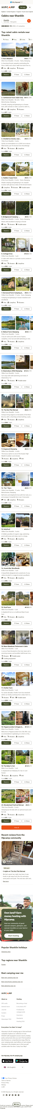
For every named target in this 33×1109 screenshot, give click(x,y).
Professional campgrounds (21, 1011)
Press (3, 1016)
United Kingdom (11, 11)
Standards (20, 1018)
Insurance (20, 1015)
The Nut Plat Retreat (18, 871)
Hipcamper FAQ (6, 1019)
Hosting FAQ (20, 1021)
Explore (3, 11)
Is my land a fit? (21, 1006)
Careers (3, 1013)
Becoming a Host (22, 1003)
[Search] (29, 21)
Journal (3, 1010)
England (19, 11)
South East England (27, 11)
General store (5, 1006)
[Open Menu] (30, 7)
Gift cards (4, 1003)
